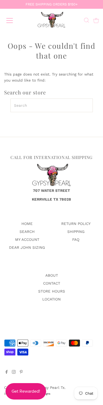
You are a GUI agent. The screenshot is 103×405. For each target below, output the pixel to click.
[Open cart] (96, 20)
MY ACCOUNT (27, 239)
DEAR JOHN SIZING (27, 247)
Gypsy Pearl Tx (51, 387)
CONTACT (51, 283)
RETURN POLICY (76, 223)
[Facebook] (6, 372)
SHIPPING (76, 231)
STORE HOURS (51, 291)
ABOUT (51, 275)
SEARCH (27, 231)
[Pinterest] (21, 372)
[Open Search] (86, 21)
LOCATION (51, 299)
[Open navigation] (14, 20)
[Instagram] (13, 372)
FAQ (75, 239)
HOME (27, 223)
